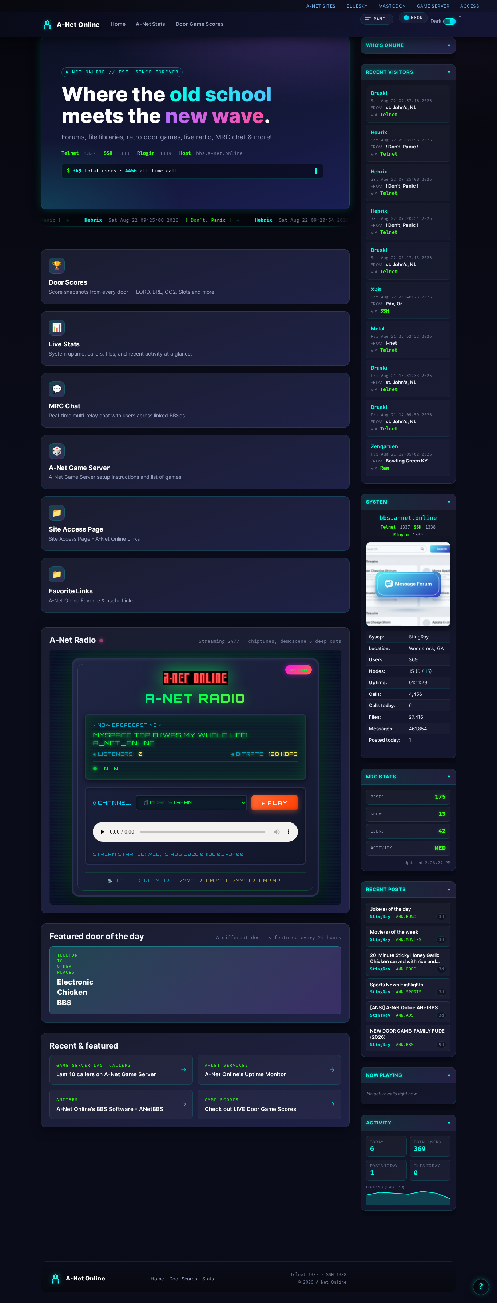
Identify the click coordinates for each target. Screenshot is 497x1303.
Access (469, 6)
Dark (436, 21)
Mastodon (392, 6)
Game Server (433, 6)
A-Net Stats (150, 24)
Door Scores (183, 1279)
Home (118, 24)
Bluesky (357, 6)
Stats (208, 1279)
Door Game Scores (200, 24)
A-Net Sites (320, 6)
